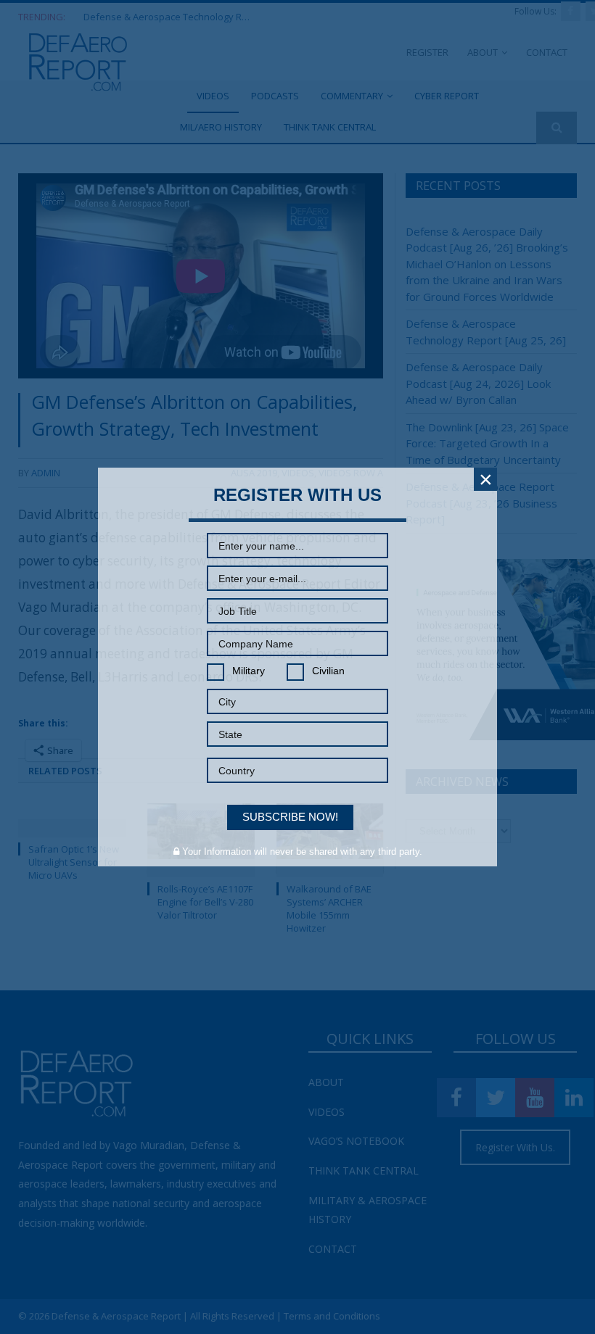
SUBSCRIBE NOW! (290, 817)
